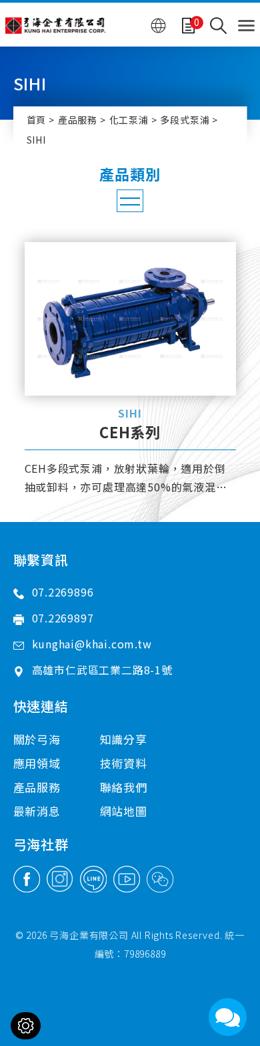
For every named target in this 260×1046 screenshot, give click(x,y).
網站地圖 (123, 811)
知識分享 (123, 739)
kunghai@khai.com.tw (92, 644)
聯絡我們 (123, 787)
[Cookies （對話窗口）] (26, 1025)
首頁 (37, 119)
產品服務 (77, 119)
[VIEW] (130, 319)
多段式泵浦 (184, 119)
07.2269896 (63, 592)
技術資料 (123, 763)
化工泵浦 (129, 119)
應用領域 (37, 763)
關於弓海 (37, 739)
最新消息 (37, 811)
